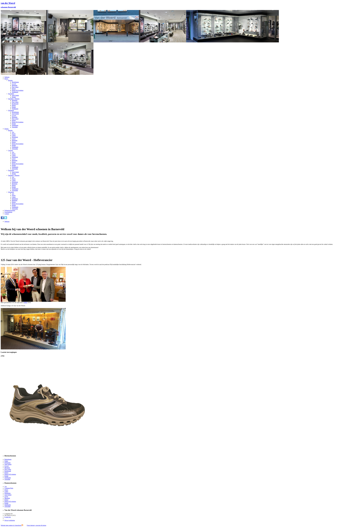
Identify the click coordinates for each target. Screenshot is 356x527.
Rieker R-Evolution (17, 90)
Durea (13, 134)
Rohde (14, 97)
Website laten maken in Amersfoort (23, 525)
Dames (6, 129)
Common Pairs (8, 488)
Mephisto (14, 85)
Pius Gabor (15, 87)
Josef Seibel (15, 95)
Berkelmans (15, 82)
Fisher (6, 461)
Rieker (14, 89)
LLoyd (14, 84)
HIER (25, 302)
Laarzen (10, 150)
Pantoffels (11, 94)
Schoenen (11, 110)
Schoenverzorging (9, 210)
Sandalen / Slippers (13, 99)
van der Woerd (8, 3)
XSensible (15, 149)
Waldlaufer (15, 92)
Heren (6, 79)
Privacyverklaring (9, 520)
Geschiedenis (8, 212)
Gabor (14, 135)
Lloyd (13, 139)
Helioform (15, 137)
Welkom (6, 77)
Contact (6, 214)
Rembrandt (15, 104)
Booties (10, 80)
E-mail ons (7, 517)
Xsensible (15, 127)
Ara (13, 132)
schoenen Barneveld (8, 7)
